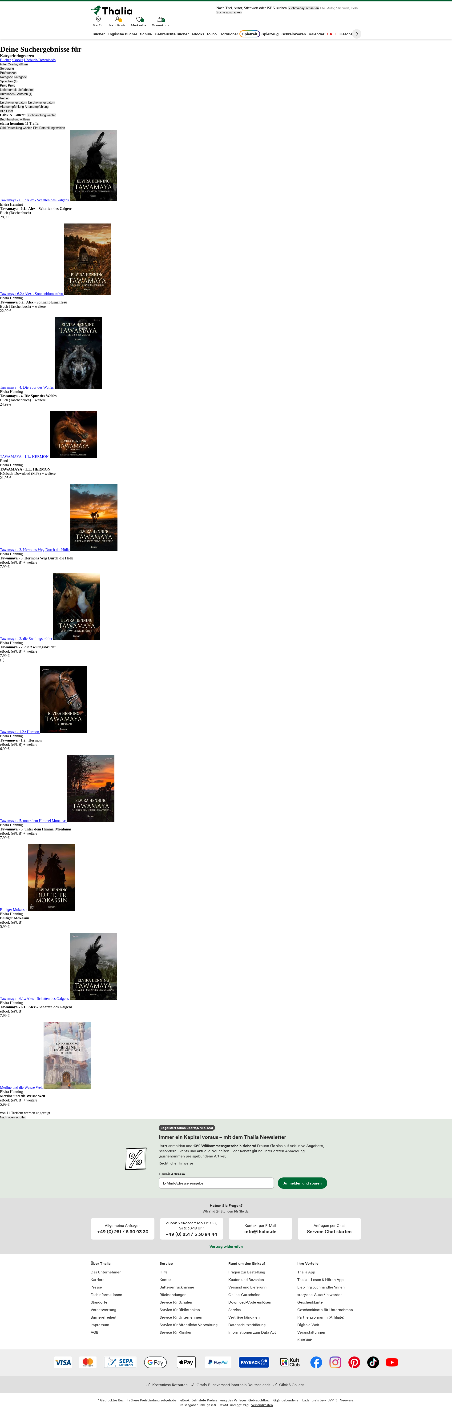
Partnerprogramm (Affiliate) (320, 1317)
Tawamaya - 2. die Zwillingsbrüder (26, 639)
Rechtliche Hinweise (176, 1163)
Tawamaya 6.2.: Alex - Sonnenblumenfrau (32, 294)
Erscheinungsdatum (13, 102)
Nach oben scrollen (13, 1117)
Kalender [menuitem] (316, 33)
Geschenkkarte (310, 1302)
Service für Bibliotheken (180, 1309)
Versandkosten (262, 1405)
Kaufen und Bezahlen (246, 1279)
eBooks (17, 60)
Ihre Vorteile (308, 1263)
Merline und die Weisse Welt (22, 1087)
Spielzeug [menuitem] (270, 33)
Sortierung (7, 68)
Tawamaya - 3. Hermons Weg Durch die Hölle (35, 550)
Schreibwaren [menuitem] (294, 33)
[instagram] (335, 1362)
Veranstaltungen (311, 1332)
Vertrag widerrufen (226, 1246)
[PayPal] (218, 1362)
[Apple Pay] (186, 1362)
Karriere (98, 1279)
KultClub (304, 1339)
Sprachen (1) (8, 81)
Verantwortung (103, 1309)
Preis (3, 85)
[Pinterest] (354, 1362)
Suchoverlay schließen (303, 8)
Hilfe (164, 1272)
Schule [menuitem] (146, 33)
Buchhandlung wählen (41, 115)
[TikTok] (373, 1362)
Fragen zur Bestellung (246, 1272)
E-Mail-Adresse (172, 1174)
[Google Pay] (155, 1362)
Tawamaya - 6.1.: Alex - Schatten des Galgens (35, 200)
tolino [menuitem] (212, 33)
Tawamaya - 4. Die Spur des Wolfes (27, 387)
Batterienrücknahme (177, 1287)
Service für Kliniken (176, 1332)
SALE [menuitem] (332, 33)
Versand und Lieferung (247, 1287)
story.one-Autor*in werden (320, 1294)
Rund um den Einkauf (246, 1263)
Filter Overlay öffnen (14, 64)
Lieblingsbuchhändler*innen (321, 1287)
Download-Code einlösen (249, 1302)
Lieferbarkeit (8, 90)
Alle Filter (6, 111)
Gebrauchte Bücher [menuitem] (172, 33)
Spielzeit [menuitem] (249, 33)
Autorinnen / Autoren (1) (16, 94)
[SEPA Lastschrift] (120, 1362)
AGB (94, 1332)
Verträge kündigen (244, 1317)
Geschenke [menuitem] (349, 33)
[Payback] (254, 1362)
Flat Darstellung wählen (49, 128)
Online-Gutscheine (244, 1294)
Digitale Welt (308, 1324)
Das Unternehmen (106, 1272)
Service (166, 1263)
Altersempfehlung (12, 106)
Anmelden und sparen (302, 1183)
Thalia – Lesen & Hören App (320, 1279)
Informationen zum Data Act (252, 1332)
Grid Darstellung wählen (16, 128)
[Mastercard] (88, 1362)
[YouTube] (392, 1362)
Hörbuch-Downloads (40, 60)
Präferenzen (8, 73)
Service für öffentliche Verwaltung (189, 1324)
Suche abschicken (229, 12)
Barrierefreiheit (104, 1317)
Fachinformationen (106, 1294)
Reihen (4, 98)
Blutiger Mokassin (14, 910)
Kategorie (6, 77)
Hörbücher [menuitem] (228, 33)
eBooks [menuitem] (198, 33)
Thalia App (306, 1272)
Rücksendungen (173, 1294)
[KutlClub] (290, 1362)
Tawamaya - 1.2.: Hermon (20, 732)
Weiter (356, 34)
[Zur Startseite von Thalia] (114, 10)
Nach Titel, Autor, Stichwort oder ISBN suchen (251, 8)
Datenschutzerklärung (247, 1324)
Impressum (100, 1324)
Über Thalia (101, 1263)
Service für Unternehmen (181, 1317)
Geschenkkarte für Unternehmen (325, 1309)
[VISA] (63, 1362)
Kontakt (166, 1279)
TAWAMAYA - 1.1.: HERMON (25, 457)
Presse (96, 1287)
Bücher (5, 60)
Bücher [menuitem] (99, 33)
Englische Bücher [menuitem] (122, 33)
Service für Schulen (176, 1302)
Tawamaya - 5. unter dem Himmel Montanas (33, 821)
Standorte (99, 1302)
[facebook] (316, 1362)
